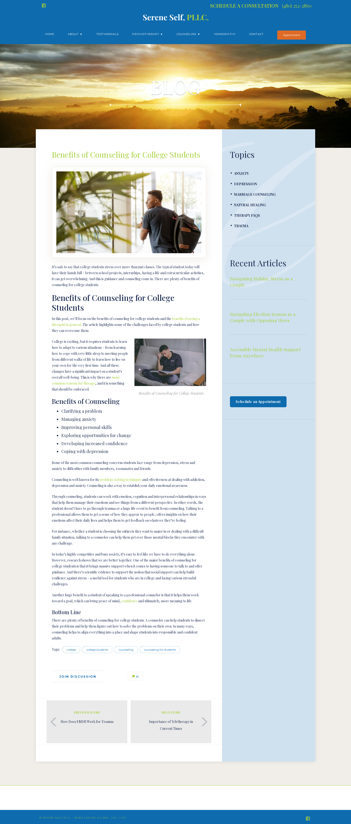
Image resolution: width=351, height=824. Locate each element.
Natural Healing (250, 205)
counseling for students (160, 649)
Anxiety (241, 173)
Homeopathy (225, 34)
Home (49, 34)
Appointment (291, 35)
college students (97, 649)
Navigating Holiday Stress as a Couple (261, 281)
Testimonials (107, 34)
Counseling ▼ (188, 34)
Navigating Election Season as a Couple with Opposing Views (263, 317)
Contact (256, 34)
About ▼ (75, 34)
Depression (245, 184)
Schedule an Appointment (258, 401)
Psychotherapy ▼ (147, 34)
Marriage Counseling (255, 194)
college (71, 649)
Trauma (241, 226)
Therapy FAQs (247, 215)
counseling (126, 649)
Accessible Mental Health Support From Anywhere (265, 352)
